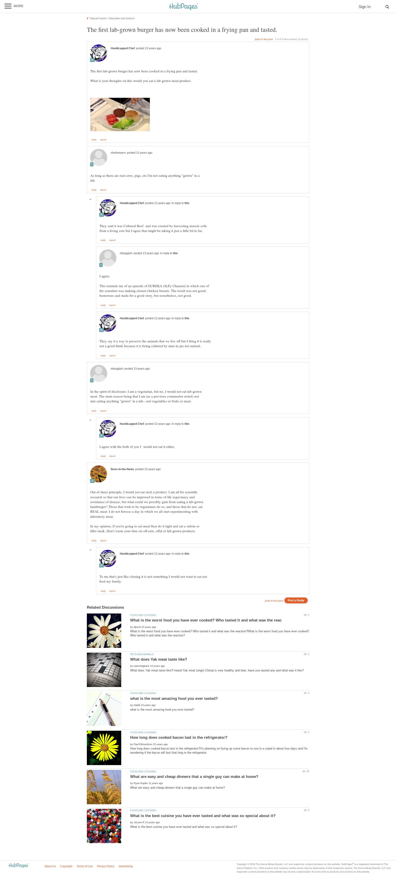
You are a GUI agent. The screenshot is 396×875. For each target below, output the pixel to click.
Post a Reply (296, 600)
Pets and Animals (142, 654)
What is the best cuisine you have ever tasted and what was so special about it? (202, 816)
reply (93, 140)
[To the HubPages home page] (19, 866)
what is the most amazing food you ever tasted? (174, 698)
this (186, 203)
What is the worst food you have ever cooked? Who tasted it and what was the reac (206, 620)
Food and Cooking (143, 615)
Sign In (365, 7)
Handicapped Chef (123, 48)
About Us (50, 866)
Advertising (126, 866)
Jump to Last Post (264, 39)
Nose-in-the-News (122, 469)
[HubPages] (183, 7)
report (103, 140)
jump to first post (274, 600)
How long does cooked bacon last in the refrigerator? (178, 737)
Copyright (66, 866)
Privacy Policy (105, 866)
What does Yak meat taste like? (158, 659)
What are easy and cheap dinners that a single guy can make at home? (194, 776)
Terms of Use (85, 866)
